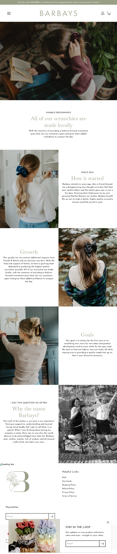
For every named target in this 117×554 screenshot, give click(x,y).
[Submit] (52, 516)
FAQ (64, 477)
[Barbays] (58, 13)
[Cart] (109, 13)
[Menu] (9, 13)
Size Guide (67, 481)
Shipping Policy (69, 485)
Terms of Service (69, 496)
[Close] (107, 522)
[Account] (102, 13)
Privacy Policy (68, 492)
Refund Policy (68, 489)
